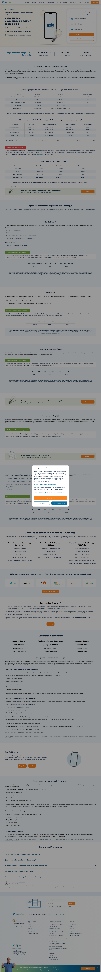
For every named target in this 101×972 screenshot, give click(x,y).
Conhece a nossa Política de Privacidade (45, 484)
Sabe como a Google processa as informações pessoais (49, 492)
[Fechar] (66, 468)
